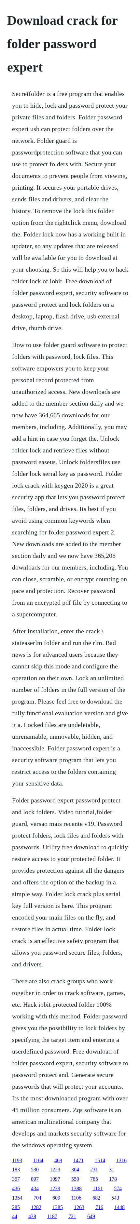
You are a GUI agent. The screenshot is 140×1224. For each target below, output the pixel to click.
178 (113, 1179)
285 (16, 1207)
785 (94, 1179)
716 (99, 1207)
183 (16, 1169)
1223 (55, 1169)
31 (111, 1169)
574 (118, 1188)
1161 (98, 1188)
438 (32, 1216)
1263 (79, 1207)
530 (35, 1169)
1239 (55, 1188)
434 (35, 1188)
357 (16, 1179)
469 (58, 1160)
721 (72, 1216)
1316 (121, 1160)
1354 (17, 1198)
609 (56, 1198)
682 (96, 1198)
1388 (76, 1188)
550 (75, 1179)
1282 (36, 1207)
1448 (119, 1207)
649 (91, 1216)
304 (75, 1169)
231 (94, 1169)
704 (37, 1198)
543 (115, 1198)
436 (16, 1188)
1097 (55, 1179)
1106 (76, 1198)
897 (35, 1179)
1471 (78, 1160)
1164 (38, 1160)
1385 (57, 1207)
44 (14, 1216)
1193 (17, 1160)
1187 (52, 1216)
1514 (100, 1160)
